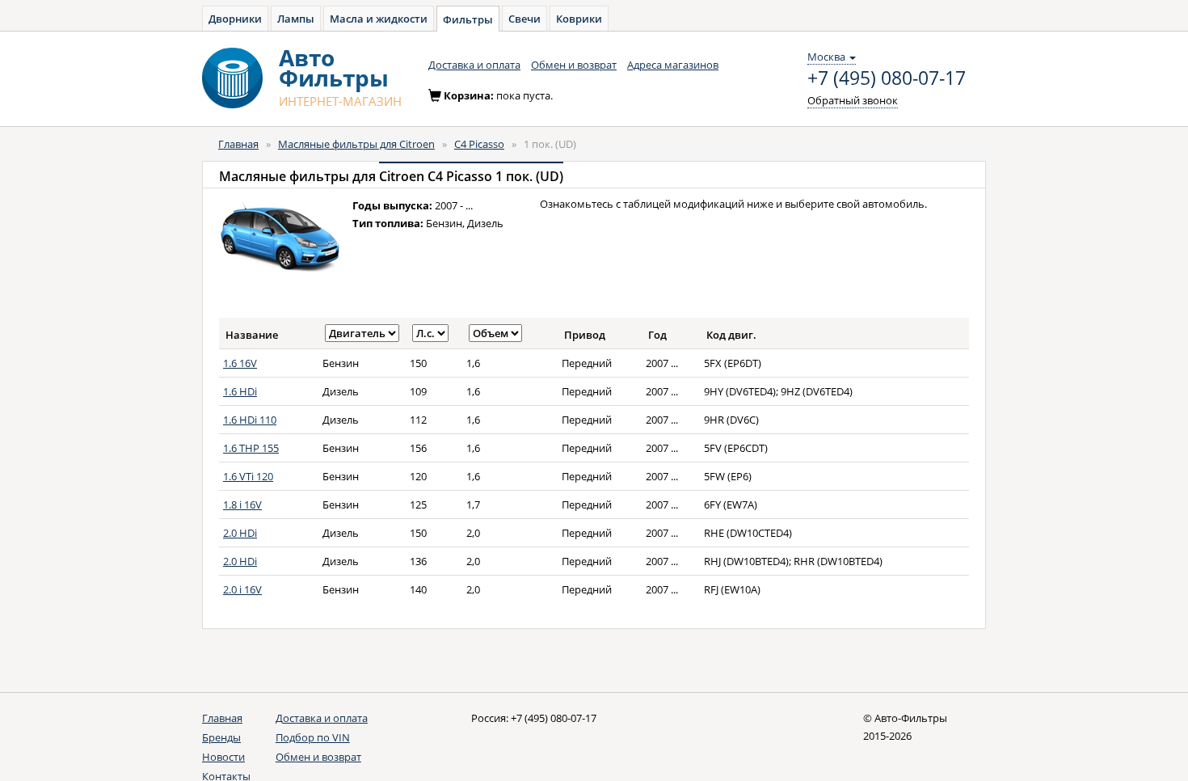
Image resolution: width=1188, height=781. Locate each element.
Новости (223, 756)
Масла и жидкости (379, 18)
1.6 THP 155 (251, 448)
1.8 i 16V (242, 504)
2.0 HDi (240, 533)
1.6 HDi (240, 391)
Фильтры (468, 19)
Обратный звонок (852, 100)
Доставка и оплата (474, 64)
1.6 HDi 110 (249, 419)
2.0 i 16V (242, 589)
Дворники (235, 18)
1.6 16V (240, 363)
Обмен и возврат (574, 64)
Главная (238, 144)
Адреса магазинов (672, 64)
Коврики (579, 18)
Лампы (295, 18)
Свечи (524, 18)
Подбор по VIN (313, 737)
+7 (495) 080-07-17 (886, 78)
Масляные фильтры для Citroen (356, 144)
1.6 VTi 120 (248, 476)
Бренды (221, 737)
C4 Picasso (479, 144)
